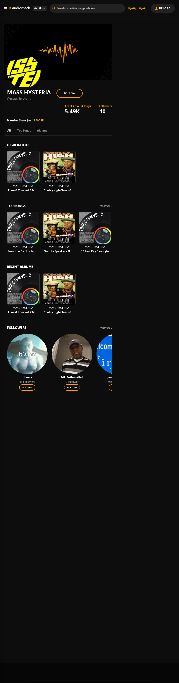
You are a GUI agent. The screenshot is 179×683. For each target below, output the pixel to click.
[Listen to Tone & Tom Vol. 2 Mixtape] (23, 167)
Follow (69, 93)
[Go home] (18, 8)
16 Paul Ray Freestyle (95, 251)
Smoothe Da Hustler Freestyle (23, 251)
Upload (165, 8)
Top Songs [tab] (24, 130)
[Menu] (5, 8)
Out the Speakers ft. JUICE (59, 251)
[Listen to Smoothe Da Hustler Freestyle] (23, 228)
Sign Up (132, 8)
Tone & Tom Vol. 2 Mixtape (23, 190)
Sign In (142, 8)
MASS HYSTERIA (23, 186)
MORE (40, 120)
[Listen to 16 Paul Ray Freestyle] (95, 228)
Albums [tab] (42, 130)
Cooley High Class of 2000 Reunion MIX (59, 190)
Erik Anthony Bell (72, 377)
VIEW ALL (106, 206)
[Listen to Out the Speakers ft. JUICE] (59, 228)
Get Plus (39, 8)
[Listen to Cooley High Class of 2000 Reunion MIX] (59, 167)
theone (27, 377)
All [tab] (9, 130)
